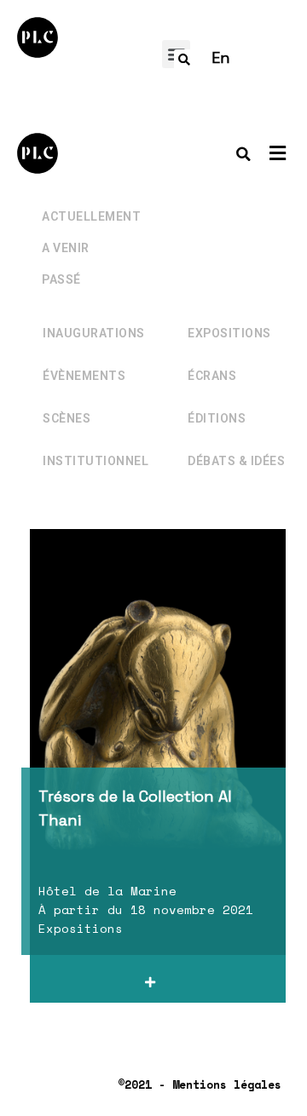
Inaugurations (94, 333)
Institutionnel (95, 461)
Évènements (84, 376)
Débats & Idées (236, 461)
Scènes (66, 418)
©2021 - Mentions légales (199, 1084)
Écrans (212, 376)
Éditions (217, 418)
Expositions (229, 333)
